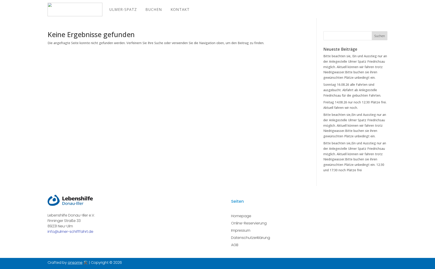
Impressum (240, 230)
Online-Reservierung (249, 223)
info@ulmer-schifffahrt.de (70, 231)
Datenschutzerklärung (250, 237)
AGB (234, 245)
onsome (75, 262)
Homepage (241, 216)
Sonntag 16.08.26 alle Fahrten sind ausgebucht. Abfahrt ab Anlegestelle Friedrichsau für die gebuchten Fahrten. (352, 90)
